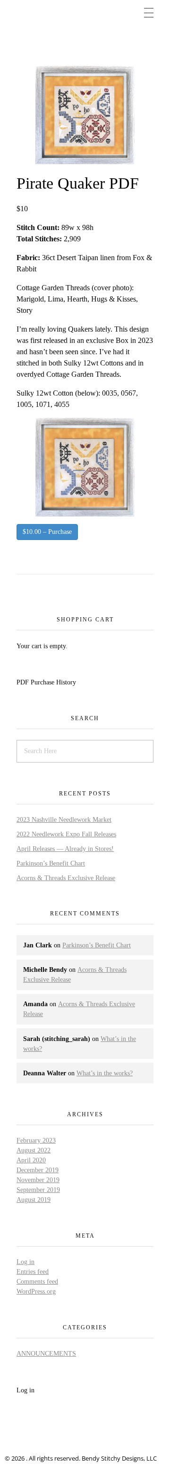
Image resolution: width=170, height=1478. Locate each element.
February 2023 (36, 1140)
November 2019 (38, 1180)
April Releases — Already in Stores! (65, 848)
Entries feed (33, 1271)
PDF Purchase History (46, 682)
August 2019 (34, 1199)
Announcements (46, 1353)
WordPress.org (36, 1291)
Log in (25, 1261)
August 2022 (34, 1150)
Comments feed (37, 1281)
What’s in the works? (104, 1073)
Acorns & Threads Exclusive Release (66, 878)
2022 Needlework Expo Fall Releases (66, 834)
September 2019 (38, 1189)
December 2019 (38, 1170)
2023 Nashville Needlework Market (64, 819)
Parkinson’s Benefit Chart (51, 863)
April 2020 (31, 1160)
